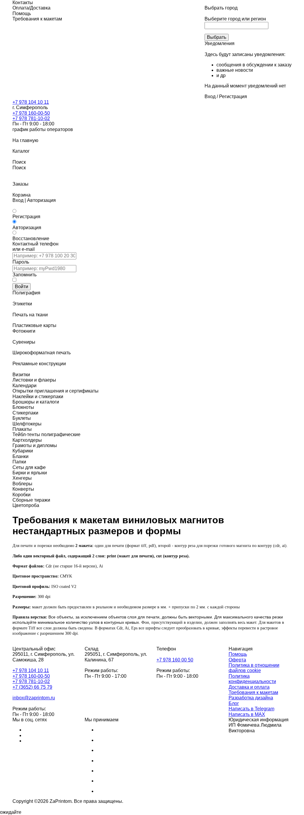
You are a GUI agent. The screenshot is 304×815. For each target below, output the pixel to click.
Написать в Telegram (251, 708)
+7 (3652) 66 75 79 (32, 687)
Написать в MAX (247, 714)
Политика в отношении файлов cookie (254, 668)
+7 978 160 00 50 (174, 659)
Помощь (238, 654)
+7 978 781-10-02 (31, 118)
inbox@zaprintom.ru (33, 697)
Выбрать (216, 37)
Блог (234, 703)
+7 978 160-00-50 (31, 113)
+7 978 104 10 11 (30, 102)
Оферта (237, 659)
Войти (21, 286)
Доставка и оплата (249, 687)
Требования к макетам (253, 692)
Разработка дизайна (251, 697)
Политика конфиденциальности (252, 679)
